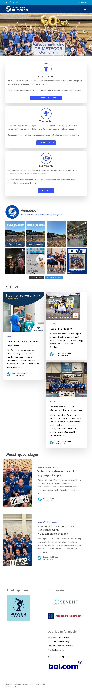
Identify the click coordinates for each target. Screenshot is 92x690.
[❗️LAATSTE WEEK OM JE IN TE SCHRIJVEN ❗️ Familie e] (35, 261)
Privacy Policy (28, 684)
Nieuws (9, 336)
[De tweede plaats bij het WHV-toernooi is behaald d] (77, 261)
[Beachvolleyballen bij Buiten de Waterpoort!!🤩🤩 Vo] (56, 234)
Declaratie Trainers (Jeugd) (59, 641)
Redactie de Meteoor (20, 373)
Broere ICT (13, 686)
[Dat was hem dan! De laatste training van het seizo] (77, 234)
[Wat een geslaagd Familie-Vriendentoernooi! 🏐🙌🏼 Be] (15, 261)
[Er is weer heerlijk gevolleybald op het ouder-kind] (56, 261)
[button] (85, 9)
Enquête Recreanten (56, 650)
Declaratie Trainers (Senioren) (60, 645)
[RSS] (13, 2)
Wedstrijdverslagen (52, 467)
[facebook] (10, 2)
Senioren (40, 467)
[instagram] (17, 2)
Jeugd (39, 522)
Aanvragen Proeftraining (58, 637)
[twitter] (6, 2)
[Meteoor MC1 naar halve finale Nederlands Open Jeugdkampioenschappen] (17, 540)
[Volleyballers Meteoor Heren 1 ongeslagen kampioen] (17, 483)
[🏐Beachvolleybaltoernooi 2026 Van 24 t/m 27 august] (15, 234)
